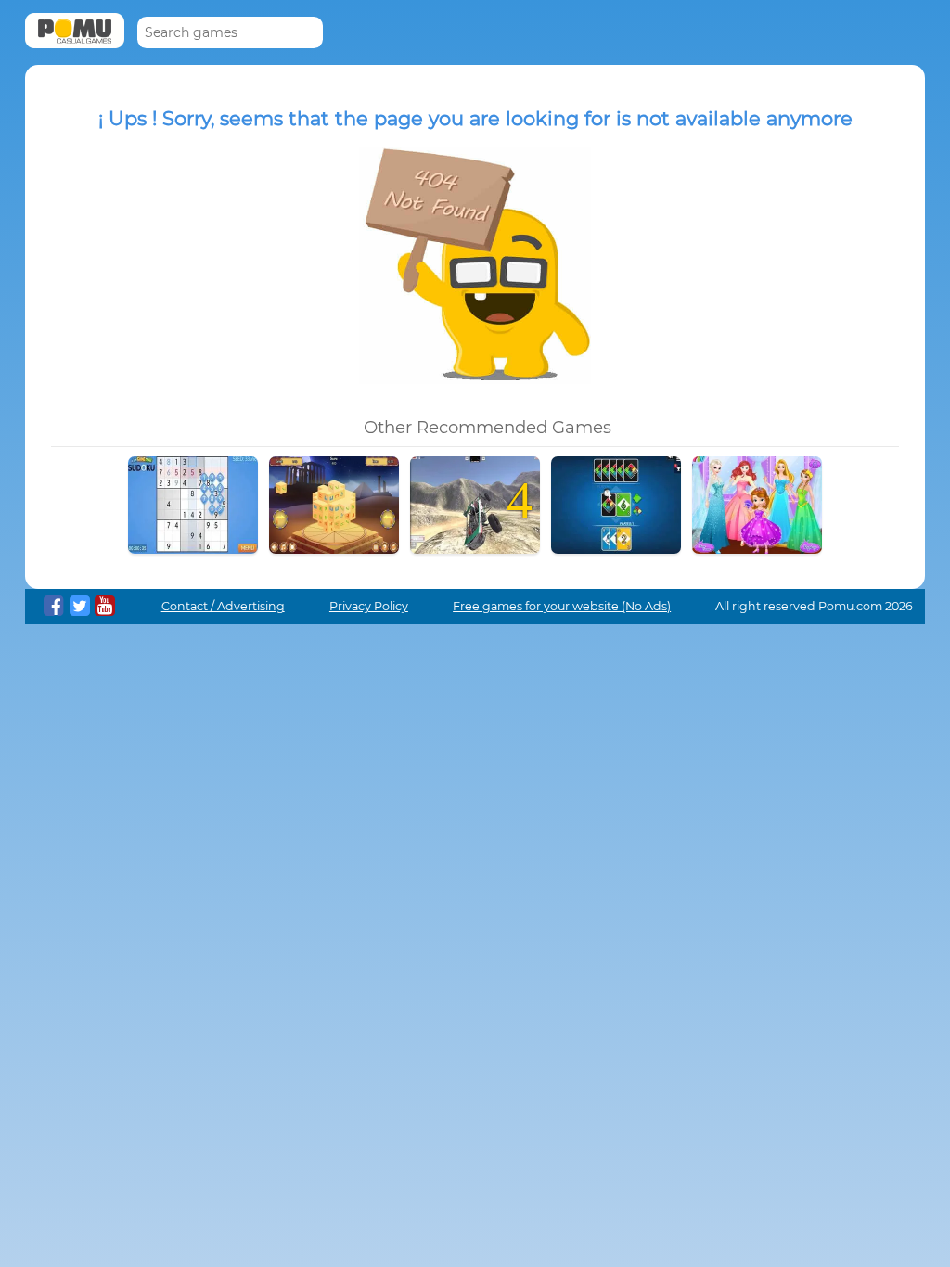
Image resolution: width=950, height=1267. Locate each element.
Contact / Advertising (223, 606)
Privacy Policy (368, 606)
